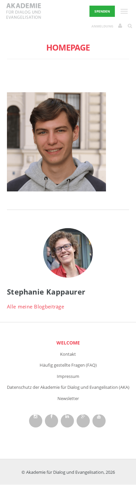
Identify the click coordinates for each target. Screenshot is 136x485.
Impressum (68, 376)
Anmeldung (102, 26)
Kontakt (68, 354)
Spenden (102, 11)
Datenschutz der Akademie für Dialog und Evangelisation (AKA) (68, 387)
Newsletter (68, 398)
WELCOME (68, 343)
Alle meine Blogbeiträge (35, 306)
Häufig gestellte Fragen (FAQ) (68, 365)
